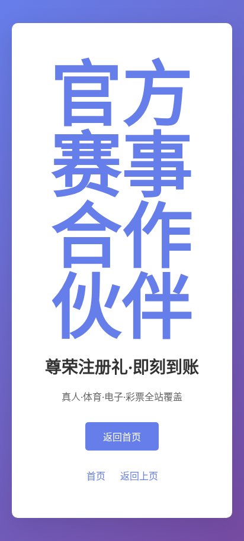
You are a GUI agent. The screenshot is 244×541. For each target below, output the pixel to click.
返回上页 (139, 476)
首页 (95, 476)
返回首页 (122, 437)
